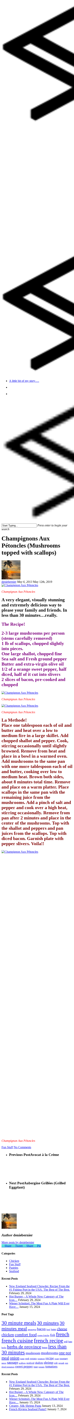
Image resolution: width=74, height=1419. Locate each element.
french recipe (48, 1340)
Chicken (14, 1260)
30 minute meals (19, 1323)
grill (66, 1341)
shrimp (48, 1362)
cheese (62, 1329)
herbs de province (24, 1346)
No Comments (22, 1147)
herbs (4, 1348)
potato (33, 1358)
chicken (8, 1335)
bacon (41, 1329)
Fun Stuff (7, 1147)
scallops (22, 1363)
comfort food (26, 1334)
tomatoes (51, 1366)
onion (14, 1358)
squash (61, 1363)
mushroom (33, 1353)
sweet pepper (24, 1366)
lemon (44, 1347)
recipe (50, 1358)
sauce (4, 1363)
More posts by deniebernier (18, 1242)
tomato (42, 1367)
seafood (30, 1362)
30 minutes (48, 1323)
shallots (39, 1362)
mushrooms (49, 1353)
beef (48, 1329)
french (62, 1334)
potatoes (41, 1359)
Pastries (13, 1267)
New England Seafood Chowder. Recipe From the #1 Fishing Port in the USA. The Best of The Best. (39, 1288)
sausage (12, 1362)
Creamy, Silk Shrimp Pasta (25, 1405)
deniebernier (9, 581)
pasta (22, 1359)
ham (70, 1341)
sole (56, 1363)
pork (27, 1358)
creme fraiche (43, 1335)
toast (36, 1366)
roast (57, 1359)
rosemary (64, 1358)
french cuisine (17, 1340)
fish (52, 1335)
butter (53, 1329)
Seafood (14, 1271)
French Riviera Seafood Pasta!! (27, 1409)
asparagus (32, 1329)
